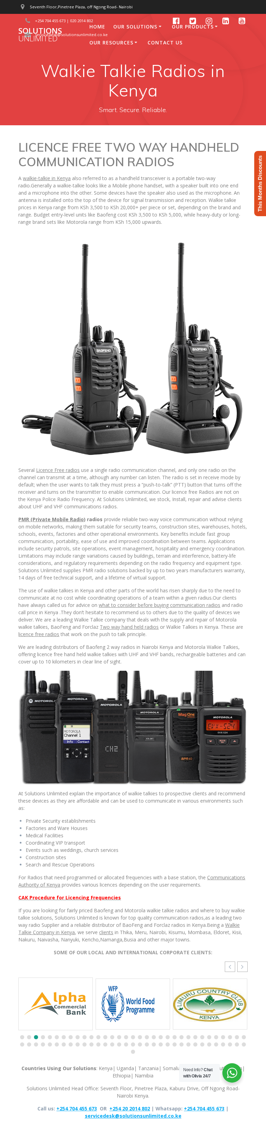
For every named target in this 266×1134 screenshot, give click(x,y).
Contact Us (165, 42)
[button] (242, 967)
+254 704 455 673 (76, 1108)
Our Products (193, 26)
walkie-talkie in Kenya (47, 178)
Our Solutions (135, 26)
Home (97, 26)
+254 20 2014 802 (129, 1108)
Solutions (40, 35)
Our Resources (111, 42)
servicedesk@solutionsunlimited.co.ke (133, 1115)
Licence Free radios (58, 470)
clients (106, 932)
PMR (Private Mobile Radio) (52, 519)
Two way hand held (129, 627)
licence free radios (38, 634)
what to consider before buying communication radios (159, 605)
